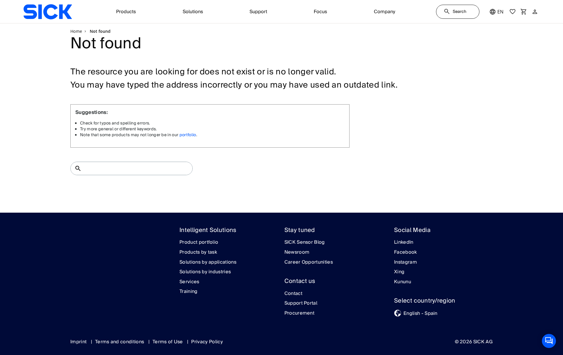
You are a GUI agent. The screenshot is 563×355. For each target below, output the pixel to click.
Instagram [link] (405, 262)
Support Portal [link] (300, 303)
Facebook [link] (405, 252)
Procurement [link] (299, 313)
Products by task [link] (198, 252)
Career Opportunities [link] (308, 262)
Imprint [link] (79, 342)
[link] (47, 11)
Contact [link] (293, 294)
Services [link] (189, 282)
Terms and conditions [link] (120, 342)
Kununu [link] (402, 282)
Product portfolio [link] (198, 242)
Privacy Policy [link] (207, 342)
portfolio (187, 135)
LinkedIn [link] (403, 242)
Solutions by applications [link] (207, 262)
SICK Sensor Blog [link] (304, 242)
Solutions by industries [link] (205, 272)
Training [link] (188, 292)
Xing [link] (399, 272)
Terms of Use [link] (168, 342)
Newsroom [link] (297, 252)
